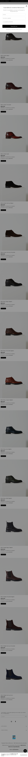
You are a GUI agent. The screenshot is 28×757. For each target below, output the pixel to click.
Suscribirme (14, 26)
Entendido (23, 754)
